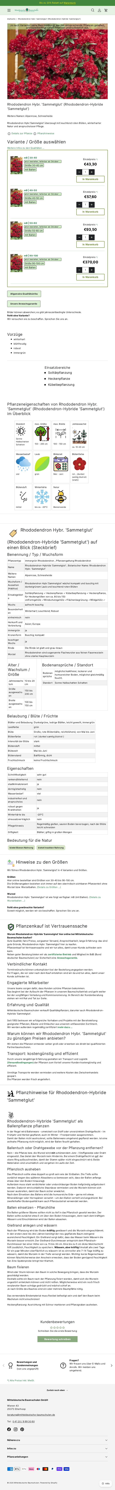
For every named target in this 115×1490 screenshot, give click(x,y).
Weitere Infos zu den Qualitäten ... (25, 148)
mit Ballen (30, 169)
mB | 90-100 (31, 255)
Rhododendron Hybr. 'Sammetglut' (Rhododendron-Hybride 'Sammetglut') (49, 19)
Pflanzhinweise (45, 133)
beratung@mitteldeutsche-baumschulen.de (31, 1414)
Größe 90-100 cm (34, 263)
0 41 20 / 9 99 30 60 (24, 1421)
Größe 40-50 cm (34, 198)
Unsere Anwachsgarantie (23, 304)
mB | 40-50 (30, 190)
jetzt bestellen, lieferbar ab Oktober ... (43, 161)
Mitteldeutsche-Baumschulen (26, 1483)
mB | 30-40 (30, 157)
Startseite (11, 19)
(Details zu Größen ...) (49, 887)
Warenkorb (70, 2)
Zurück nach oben (56, 1390)
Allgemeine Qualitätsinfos (24, 294)
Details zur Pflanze (22, 133)
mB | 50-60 (30, 223)
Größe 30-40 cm (34, 165)
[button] (106, 10)
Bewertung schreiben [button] (57, 1339)
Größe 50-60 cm (34, 230)
